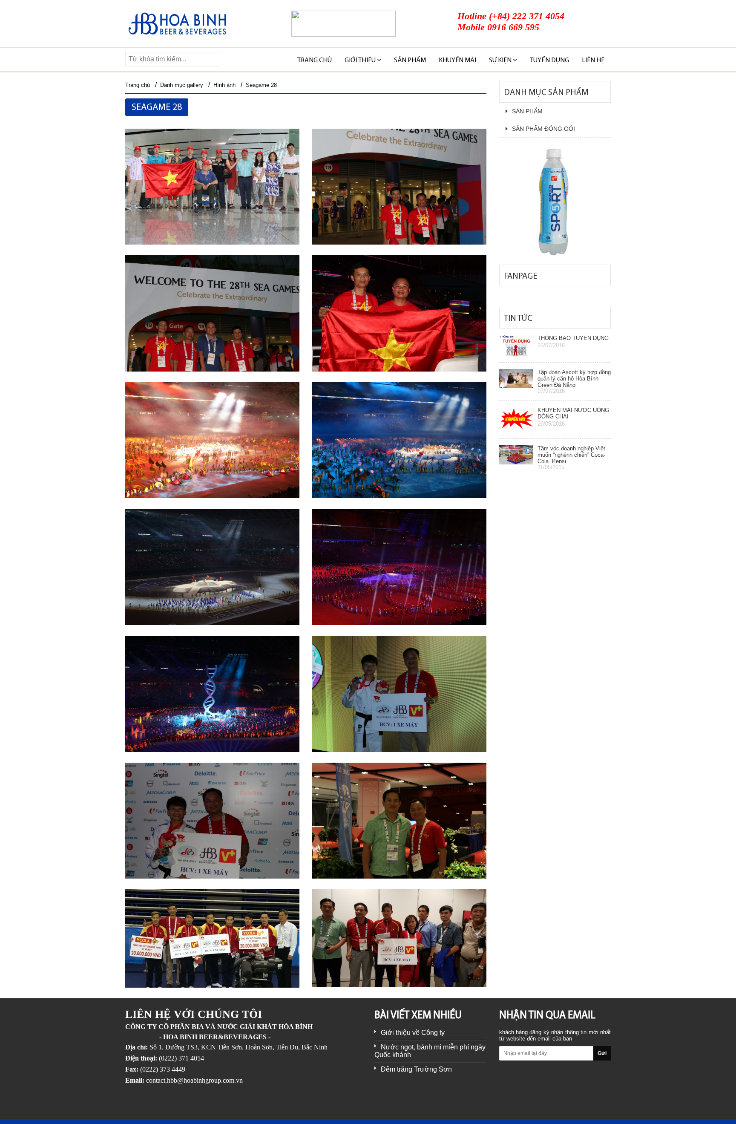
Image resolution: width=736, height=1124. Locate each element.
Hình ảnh (224, 85)
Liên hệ (593, 60)
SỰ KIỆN (501, 60)
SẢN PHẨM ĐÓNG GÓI (543, 128)
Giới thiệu (361, 60)
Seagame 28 (261, 85)
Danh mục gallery (181, 85)
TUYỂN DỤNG (549, 60)
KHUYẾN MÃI (457, 60)
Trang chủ (314, 60)
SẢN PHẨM (410, 60)
